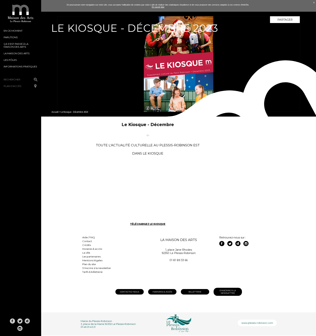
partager (285, 19)
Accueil (55, 111)
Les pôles (10, 59)
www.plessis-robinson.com (257, 322)
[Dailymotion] (237, 243)
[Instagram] (246, 243)
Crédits (86, 245)
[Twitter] (229, 243)
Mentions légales (92, 260)
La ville (86, 252)
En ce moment (13, 30)
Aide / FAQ (88, 237)
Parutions (11, 37)
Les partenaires (91, 256)
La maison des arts (17, 53)
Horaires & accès (92, 248)
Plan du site (89, 264)
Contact (87, 241)
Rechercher (12, 79)
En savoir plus (158, 7)
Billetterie (195, 292)
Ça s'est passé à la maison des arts (16, 45)
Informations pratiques (20, 66)
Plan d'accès (12, 86)
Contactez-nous (129, 292)
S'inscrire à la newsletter (96, 268)
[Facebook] (221, 243)
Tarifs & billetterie (92, 271)
